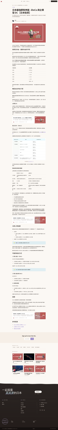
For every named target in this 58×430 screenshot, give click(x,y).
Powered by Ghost (53, 428)
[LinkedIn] (44, 410)
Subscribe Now (54, 1)
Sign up (34, 428)
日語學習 (24, 347)
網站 (18, 242)
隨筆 (21, 347)
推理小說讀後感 (37, 347)
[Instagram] (42, 410)
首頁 (21, 1)
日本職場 (32, 347)
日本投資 (15, 5)
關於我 (24, 1)
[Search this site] (49, 1)
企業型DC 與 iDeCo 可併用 (19, 326)
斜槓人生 (27, 1)
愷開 (15, 20)
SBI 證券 (40, 132)
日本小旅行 (28, 347)
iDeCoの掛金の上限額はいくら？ (20, 324)
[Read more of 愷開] (13, 21)
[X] (40, 410)
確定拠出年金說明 (17, 328)
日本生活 (14, 347)
